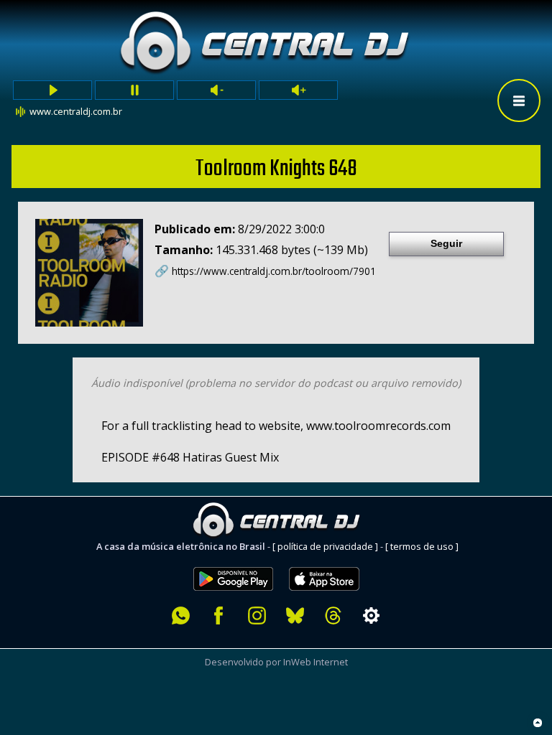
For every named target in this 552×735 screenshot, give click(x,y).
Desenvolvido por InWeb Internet (276, 661)
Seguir (446, 243)
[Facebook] (219, 615)
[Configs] (371, 615)
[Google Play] (233, 559)
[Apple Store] (332, 559)
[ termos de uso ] (422, 546)
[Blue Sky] (295, 615)
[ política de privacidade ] (325, 546)
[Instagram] (257, 615)
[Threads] (333, 615)
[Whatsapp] (181, 615)
